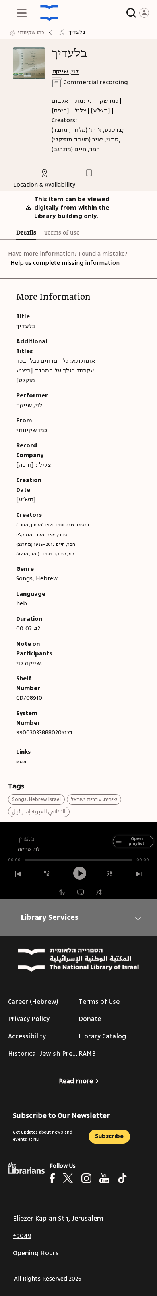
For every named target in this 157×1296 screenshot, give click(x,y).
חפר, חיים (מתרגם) (76, 149)
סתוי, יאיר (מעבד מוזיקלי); (86, 139)
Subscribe (109, 1136)
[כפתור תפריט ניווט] (22, 13)
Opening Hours (36, 1253)
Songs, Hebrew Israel (36, 799)
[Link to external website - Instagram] (86, 1178)
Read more (76, 1081)
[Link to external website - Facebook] (52, 1178)
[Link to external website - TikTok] (122, 1178)
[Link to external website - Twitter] (68, 1178)
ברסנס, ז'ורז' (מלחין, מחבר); (88, 130)
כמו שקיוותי (102, 101)
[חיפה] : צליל (69, 110)
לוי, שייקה (65, 71)
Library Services (49, 917)
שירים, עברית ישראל (94, 799)
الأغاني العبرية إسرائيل (39, 811)
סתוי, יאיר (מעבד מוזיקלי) (41, 535)
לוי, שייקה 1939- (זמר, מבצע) (45, 554)
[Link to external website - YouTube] (104, 1178)
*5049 (22, 1236)
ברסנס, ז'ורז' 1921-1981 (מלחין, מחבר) (52, 525)
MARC (21, 762)
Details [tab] (26, 233)
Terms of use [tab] (62, 233)
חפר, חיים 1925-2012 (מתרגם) (45, 544)
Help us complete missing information (65, 263)
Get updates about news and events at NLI (42, 1135)
